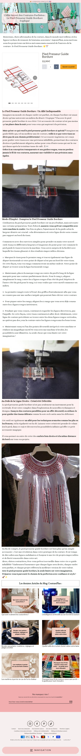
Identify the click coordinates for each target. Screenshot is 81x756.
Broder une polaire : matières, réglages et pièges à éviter (18, 647)
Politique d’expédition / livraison (33, 733)
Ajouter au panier (68, 67)
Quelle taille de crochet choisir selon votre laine (60, 646)
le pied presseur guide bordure (34, 549)
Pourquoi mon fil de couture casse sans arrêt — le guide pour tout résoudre (60, 680)
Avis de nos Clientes (51, 728)
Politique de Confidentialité (41, 731)
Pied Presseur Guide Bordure (28, 46)
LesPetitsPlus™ (67, 739)
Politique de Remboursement (59, 731)
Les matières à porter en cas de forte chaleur (19, 679)
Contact (13, 728)
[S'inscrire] (70, 702)
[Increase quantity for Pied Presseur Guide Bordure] (56, 66)
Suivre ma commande (24, 728)
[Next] (35, 78)
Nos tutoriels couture (38, 728)
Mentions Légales (65, 728)
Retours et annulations (50, 733)
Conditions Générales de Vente (23, 731)
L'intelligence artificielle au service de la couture (60, 614)
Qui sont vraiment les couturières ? (15, 614)
